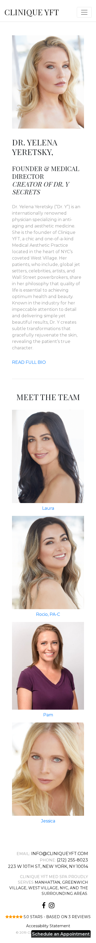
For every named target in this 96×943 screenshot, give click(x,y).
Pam (48, 714)
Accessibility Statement (48, 925)
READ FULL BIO (29, 362)
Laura (48, 508)
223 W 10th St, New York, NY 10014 (48, 866)
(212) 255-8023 (72, 860)
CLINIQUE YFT (31, 12)
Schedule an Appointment (61, 934)
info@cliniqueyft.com (59, 853)
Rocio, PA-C (48, 614)
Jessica (48, 821)
